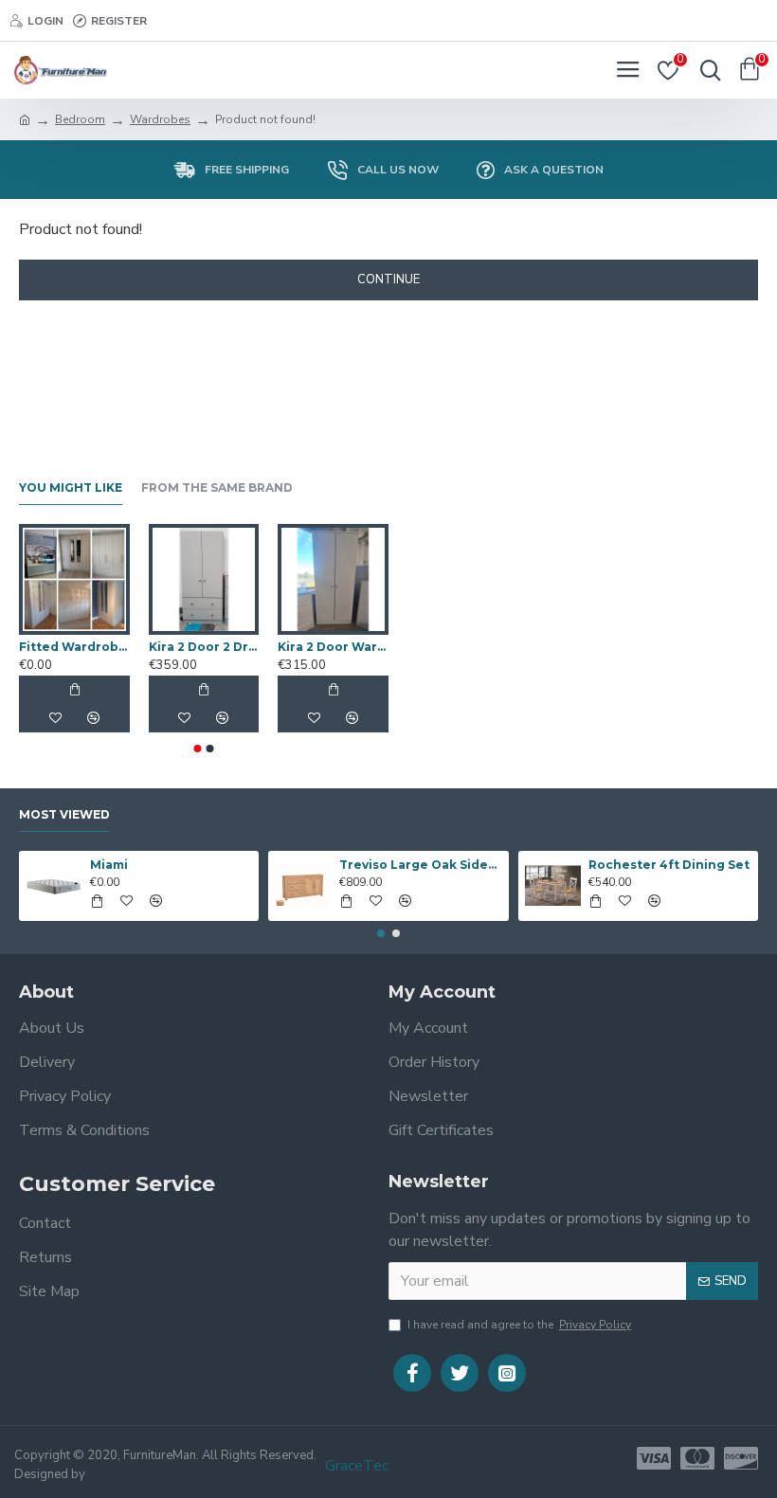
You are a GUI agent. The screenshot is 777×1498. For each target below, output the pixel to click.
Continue (388, 279)
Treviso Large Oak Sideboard (420, 864)
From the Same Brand (217, 487)
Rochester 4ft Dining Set (669, 864)
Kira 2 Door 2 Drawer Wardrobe (204, 647)
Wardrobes (160, 119)
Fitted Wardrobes (74, 647)
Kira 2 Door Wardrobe (333, 647)
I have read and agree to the (519, 1324)
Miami (109, 864)
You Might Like (70, 487)
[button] (198, 748)
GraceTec (356, 1465)
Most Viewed (64, 814)
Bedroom (80, 119)
